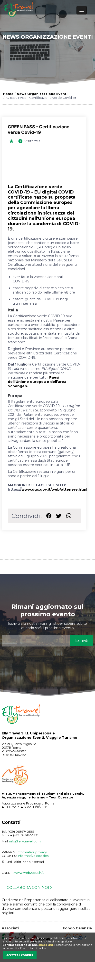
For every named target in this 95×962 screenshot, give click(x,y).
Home (8, 94)
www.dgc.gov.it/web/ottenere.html (54, 489)
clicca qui (45, 945)
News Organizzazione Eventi (42, 94)
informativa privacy (32, 852)
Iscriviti (81, 640)
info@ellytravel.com (25, 841)
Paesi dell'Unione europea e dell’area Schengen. (37, 381)
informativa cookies (33, 856)
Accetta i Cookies (19, 955)
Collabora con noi (28, 887)
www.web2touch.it (29, 873)
